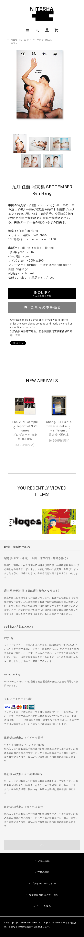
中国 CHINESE (44, 40)
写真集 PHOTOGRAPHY (22, 40)
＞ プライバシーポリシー (42, 883)
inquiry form (29, 327)
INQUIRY (41, 293)
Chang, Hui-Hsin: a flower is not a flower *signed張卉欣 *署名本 (59, 428)
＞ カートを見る (42, 906)
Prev (15, 427)
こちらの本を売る (46, 307)
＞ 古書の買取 (42, 872)
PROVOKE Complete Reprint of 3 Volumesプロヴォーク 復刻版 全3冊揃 (25, 430)
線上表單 (15, 335)
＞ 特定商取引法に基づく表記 (42, 895)
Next (69, 427)
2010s (14, 43)
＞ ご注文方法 (42, 860)
